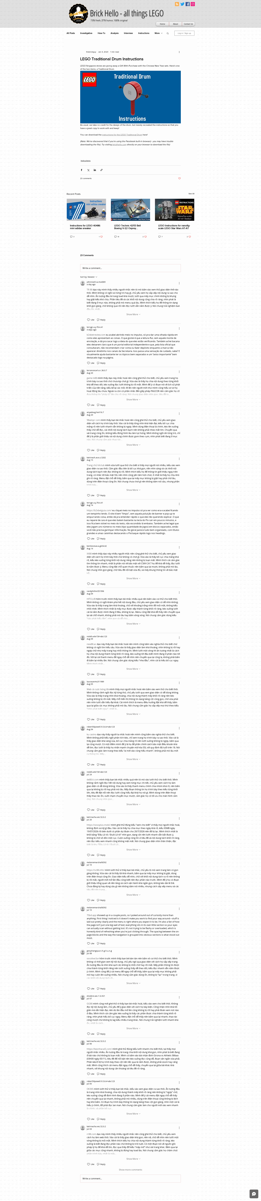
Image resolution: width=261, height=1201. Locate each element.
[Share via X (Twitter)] (88, 170)
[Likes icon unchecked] (88, 319)
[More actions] (179, 51)
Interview (128, 33)
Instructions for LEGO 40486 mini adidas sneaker (85, 227)
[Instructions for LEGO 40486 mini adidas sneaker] (86, 210)
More (157, 33)
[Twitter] (182, 4)
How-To (101, 33)
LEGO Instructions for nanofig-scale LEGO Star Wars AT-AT (174, 227)
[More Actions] (179, 283)
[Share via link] (101, 170)
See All (191, 193)
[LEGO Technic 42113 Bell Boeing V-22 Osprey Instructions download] (130, 210)
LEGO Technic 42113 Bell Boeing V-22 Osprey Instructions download (127, 227)
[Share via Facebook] (81, 170)
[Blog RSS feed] (177, 4)
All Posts (71, 33)
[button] (167, 33)
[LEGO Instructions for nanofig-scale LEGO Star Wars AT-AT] (174, 210)
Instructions (143, 33)
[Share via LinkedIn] (95, 170)
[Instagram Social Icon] (193, 4)
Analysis (115, 33)
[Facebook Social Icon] (188, 4)
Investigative (86, 33)
